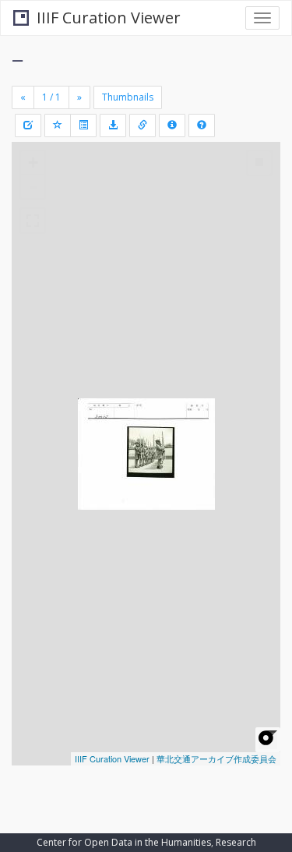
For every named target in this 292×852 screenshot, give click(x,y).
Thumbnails (127, 97)
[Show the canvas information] (142, 125)
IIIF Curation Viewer (109, 17)
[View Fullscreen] (32, 220)
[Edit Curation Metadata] (28, 125)
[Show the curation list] (83, 125)
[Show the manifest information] (172, 125)
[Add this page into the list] (57, 125)
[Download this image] (113, 125)
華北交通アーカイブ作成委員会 (216, 758)
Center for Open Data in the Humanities (124, 842)
